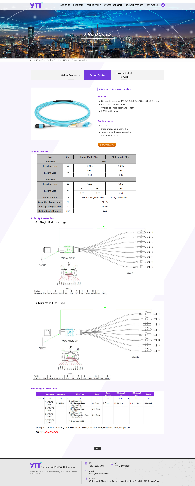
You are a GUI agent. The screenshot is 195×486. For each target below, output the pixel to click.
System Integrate (113, 5)
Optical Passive (54, 60)
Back (98, 448)
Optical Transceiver (71, 75)
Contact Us (152, 5)
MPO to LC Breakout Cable (75, 60)
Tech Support (94, 5)
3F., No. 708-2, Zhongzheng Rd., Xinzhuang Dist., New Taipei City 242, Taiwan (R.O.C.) (124, 481)
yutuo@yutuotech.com (99, 473)
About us (65, 5)
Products (78, 5)
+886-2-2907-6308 (96, 466)
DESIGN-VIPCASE (35, 474)
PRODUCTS (39, 60)
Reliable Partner (134, 5)
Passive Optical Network (124, 75)
